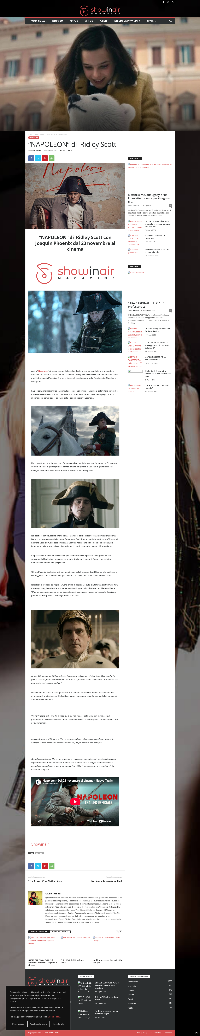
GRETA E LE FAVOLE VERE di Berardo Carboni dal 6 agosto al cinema (42, 962)
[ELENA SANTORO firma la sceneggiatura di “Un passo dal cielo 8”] (135, 346)
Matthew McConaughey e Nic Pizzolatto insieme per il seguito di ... (149, 198)
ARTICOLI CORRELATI (39, 932)
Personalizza (18, 1024)
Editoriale (132, 1003)
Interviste (57, 21)
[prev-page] (117, 931)
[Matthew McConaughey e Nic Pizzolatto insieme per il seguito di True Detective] (150, 177)
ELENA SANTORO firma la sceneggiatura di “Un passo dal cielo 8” (157, 345)
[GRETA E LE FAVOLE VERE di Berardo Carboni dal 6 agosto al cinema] (43, 947)
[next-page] (120, 931)
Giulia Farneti (35, 150)
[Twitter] (172, 2)
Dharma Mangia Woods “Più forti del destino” (157, 330)
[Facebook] (163, 2)
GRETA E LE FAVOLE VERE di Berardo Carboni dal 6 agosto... (107, 985)
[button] (170, 21)
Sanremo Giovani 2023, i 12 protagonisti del (157, 250)
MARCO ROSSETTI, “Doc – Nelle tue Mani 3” (156, 358)
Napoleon (43, 371)
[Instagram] (168, 2)
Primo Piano (38, 21)
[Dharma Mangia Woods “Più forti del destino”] (135, 332)
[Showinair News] (100, 10)
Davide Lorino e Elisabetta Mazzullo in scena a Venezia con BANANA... (157, 224)
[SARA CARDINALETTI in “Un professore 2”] (150, 285)
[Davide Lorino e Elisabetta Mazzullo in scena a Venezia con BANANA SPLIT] (135, 225)
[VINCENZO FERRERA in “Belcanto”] (135, 239)
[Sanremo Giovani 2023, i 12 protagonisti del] (135, 253)
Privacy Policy (142, 1033)
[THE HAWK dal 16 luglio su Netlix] (75, 947)
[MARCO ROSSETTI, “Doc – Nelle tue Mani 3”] (135, 361)
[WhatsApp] (51, 158)
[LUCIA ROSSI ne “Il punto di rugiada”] (135, 389)
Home (30, 135)
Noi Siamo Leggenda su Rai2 (106, 880)
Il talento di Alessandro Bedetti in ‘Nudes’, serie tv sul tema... (158, 374)
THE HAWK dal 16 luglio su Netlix (72, 961)
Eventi (103, 21)
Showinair (40, 844)
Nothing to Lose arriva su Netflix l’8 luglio (107, 961)
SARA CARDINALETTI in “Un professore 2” (146, 305)
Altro (150, 21)
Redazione (168, 1033)
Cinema (74, 21)
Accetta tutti (58, 1024)
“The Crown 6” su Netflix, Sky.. (45, 880)
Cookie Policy (54, 1017)
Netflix (130, 1008)
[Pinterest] (45, 158)
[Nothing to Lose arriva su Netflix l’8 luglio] (107, 947)
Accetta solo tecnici (38, 1024)
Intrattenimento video (127, 21)
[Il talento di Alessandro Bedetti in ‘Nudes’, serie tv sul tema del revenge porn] (135, 376)
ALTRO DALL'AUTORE (60, 932)
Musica (89, 21)
